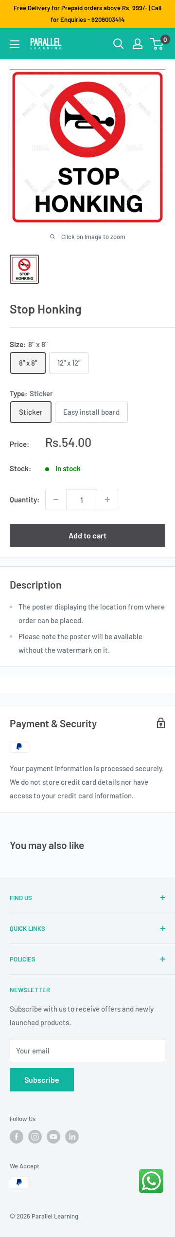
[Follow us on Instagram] (35, 1137)
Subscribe (41, 1079)
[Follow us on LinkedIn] (72, 1137)
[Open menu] (14, 44)
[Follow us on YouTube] (53, 1137)
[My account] (137, 43)
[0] (157, 44)
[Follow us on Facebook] (16, 1137)
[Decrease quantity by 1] (56, 499)
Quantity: (24, 499)
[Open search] (118, 43)
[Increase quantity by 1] (107, 499)
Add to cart (87, 535)
